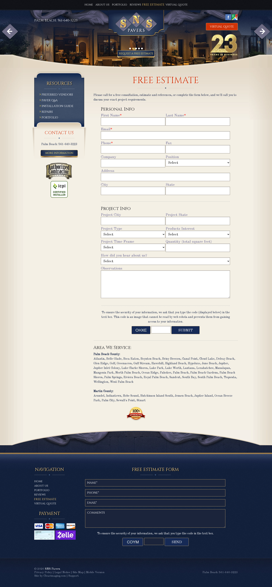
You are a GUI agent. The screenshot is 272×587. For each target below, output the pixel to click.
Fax (169, 143)
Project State (177, 215)
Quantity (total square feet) (189, 242)
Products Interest (180, 229)
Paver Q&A (50, 100)
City (104, 185)
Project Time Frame (117, 242)
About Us (102, 4)
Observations (111, 268)
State (170, 185)
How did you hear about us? (124, 255)
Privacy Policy (43, 572)
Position (172, 157)
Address (107, 171)
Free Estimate (45, 499)
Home (89, 4)
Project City (111, 215)
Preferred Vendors (57, 95)
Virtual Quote (177, 4)
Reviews (135, 4)
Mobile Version (95, 572)
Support (73, 576)
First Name (111, 115)
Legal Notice (62, 572)
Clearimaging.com (54, 576)
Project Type (111, 229)
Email (106, 129)
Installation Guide (57, 106)
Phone (107, 143)
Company (108, 157)
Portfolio (119, 4)
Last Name (176, 115)
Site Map (78, 572)
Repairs (47, 112)
